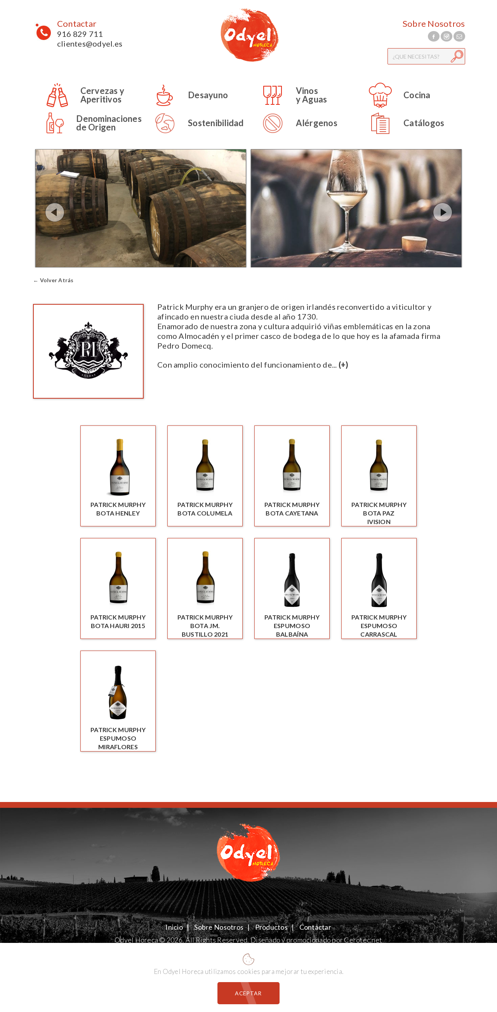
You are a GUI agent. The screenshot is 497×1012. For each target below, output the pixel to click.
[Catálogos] (400, 134)
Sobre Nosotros (434, 23)
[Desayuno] (185, 106)
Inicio (174, 927)
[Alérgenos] (293, 134)
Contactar (76, 23)
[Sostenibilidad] (193, 134)
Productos (271, 927)
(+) (344, 364)
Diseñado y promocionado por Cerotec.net (316, 940)
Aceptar (248, 993)
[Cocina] (394, 106)
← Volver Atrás (53, 280)
